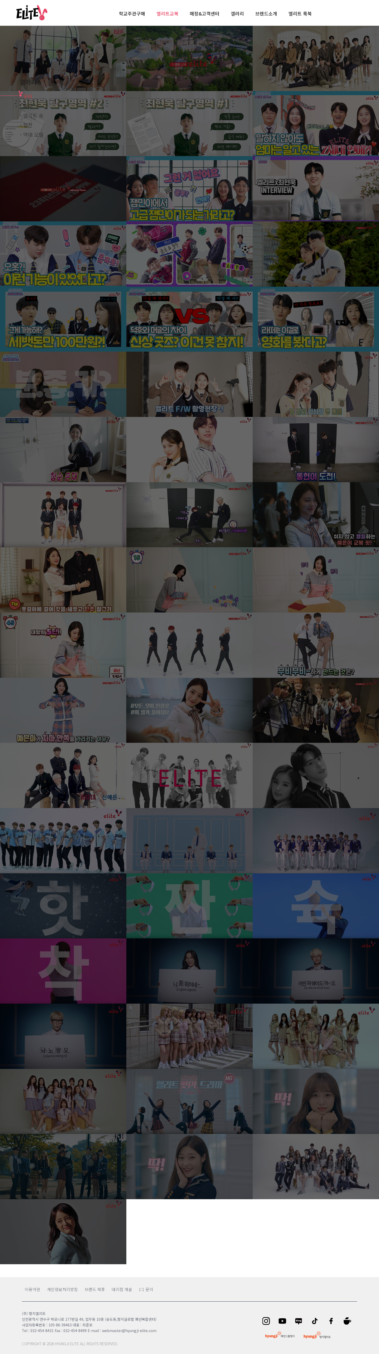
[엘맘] (349, 1321)
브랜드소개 (266, 13)
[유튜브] (284, 1321)
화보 (27, 106)
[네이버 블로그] (300, 1321)
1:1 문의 (146, 1289)
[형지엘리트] (317, 1335)
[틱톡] (316, 1321)
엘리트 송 (33, 115)
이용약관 (32, 1289)
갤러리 (237, 13)
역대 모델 (33, 134)
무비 (27, 96)
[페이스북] (332, 1321)
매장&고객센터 (204, 13)
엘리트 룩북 (300, 13)
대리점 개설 (122, 1289)
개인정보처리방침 (62, 1289)
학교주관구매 (132, 13)
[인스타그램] (267, 1321)
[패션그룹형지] (280, 1334)
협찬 (27, 125)
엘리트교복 (167, 13)
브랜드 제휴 (95, 1289)
